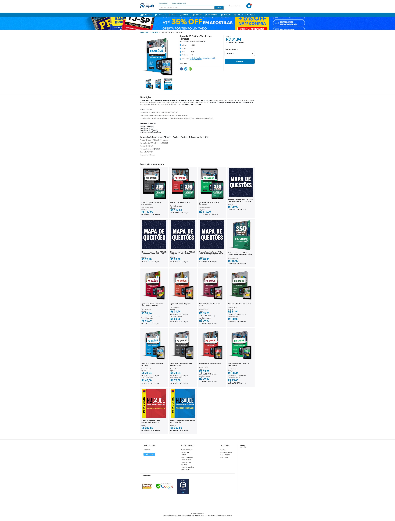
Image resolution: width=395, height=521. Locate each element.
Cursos (185, 15)
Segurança (184, 464)
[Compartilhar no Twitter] (185, 69)
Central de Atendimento (179, 3)
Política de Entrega (186, 459)
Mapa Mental (213, 15)
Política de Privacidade (187, 467)
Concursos (147, 15)
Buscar (219, 7)
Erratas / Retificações (246, 15)
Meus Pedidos (224, 457)
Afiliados (149, 454)
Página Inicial (144, 32)
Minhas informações (226, 452)
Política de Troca (186, 462)
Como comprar (185, 452)
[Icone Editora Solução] (147, 5)
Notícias (227, 15)
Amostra (184, 63)
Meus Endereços (225, 454)
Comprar (239, 61)
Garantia (183, 454)
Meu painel (223, 450)
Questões (198, 15)
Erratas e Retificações (187, 457)
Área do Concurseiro (187, 450)
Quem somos (147, 450)
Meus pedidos (163, 3)
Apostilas (162, 15)
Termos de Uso (185, 469)
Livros (173, 15)
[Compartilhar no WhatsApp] (190, 69)
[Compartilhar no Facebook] (181, 69)
